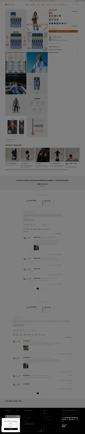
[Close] (18, 420)
